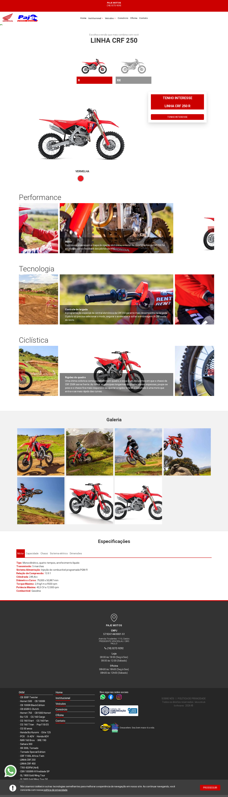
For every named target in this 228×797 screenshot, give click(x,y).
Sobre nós (168, 698)
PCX (22, 736)
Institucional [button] (94, 18)
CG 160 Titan (27, 724)
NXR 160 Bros (27, 740)
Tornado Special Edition (32, 752)
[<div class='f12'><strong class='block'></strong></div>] (40, 452)
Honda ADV (43, 736)
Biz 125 (24, 717)
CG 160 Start (27, 720)
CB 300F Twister (29, 697)
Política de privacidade (192, 698)
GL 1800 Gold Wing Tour (32, 775)
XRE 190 (41, 740)
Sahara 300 (26, 744)
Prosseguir (210, 787)
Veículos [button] (109, 18)
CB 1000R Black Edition (32, 705)
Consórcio (123, 18)
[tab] (20, 553)
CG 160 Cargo (38, 717)
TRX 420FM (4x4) (29, 767)
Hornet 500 (26, 701)
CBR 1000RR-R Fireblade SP (35, 771)
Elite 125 (46, 732)
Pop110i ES (43, 724)
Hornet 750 (26, 713)
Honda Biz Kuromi (29, 732)
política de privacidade (55, 790)
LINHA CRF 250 (28, 759)
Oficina (133, 18)
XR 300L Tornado (29, 748)
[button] (75, 698)
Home (83, 18)
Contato (143, 18)
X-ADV (30, 736)
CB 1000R (40, 701)
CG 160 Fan (42, 720)
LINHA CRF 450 (28, 763)
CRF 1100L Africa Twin (32, 756)
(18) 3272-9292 (114, 5)
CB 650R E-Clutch (29, 709)
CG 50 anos (26, 728)
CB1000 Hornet (43, 713)
